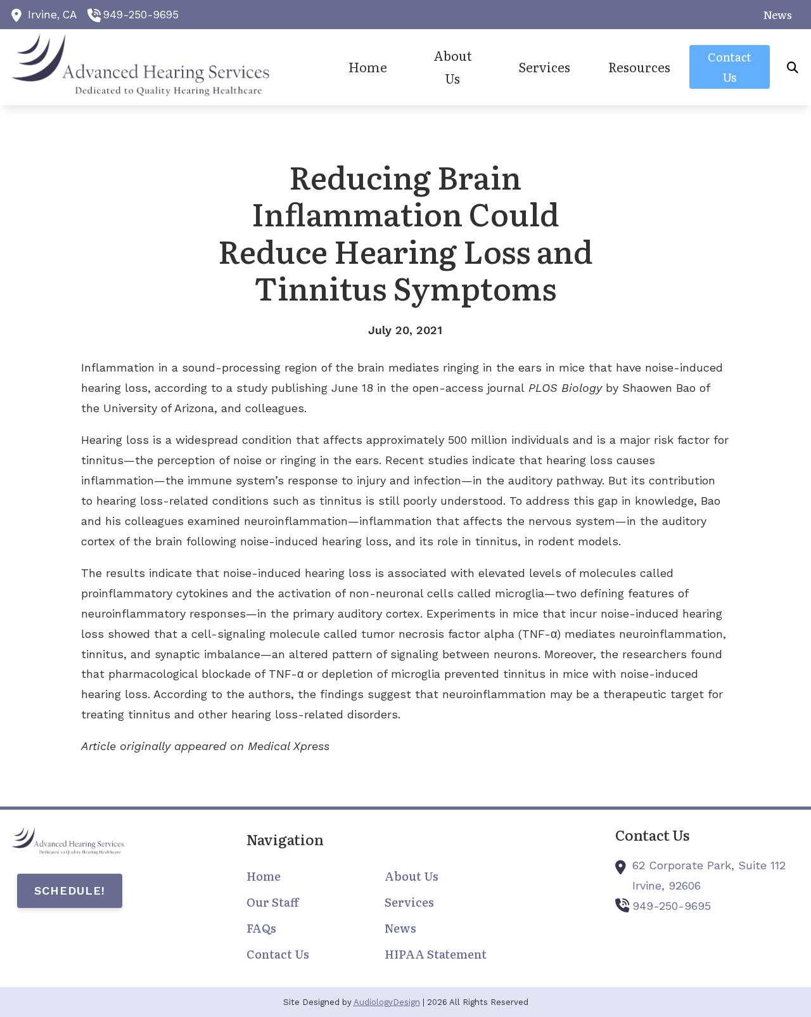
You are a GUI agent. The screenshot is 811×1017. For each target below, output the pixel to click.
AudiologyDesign (387, 1002)
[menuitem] (774, 14)
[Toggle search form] (792, 67)
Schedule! (69, 890)
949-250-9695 (141, 14)
